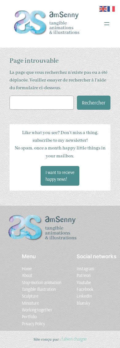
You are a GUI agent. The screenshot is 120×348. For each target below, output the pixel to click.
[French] (111, 8)
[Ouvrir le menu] (106, 23)
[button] (60, 176)
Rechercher (94, 102)
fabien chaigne (74, 339)
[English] (103, 8)
